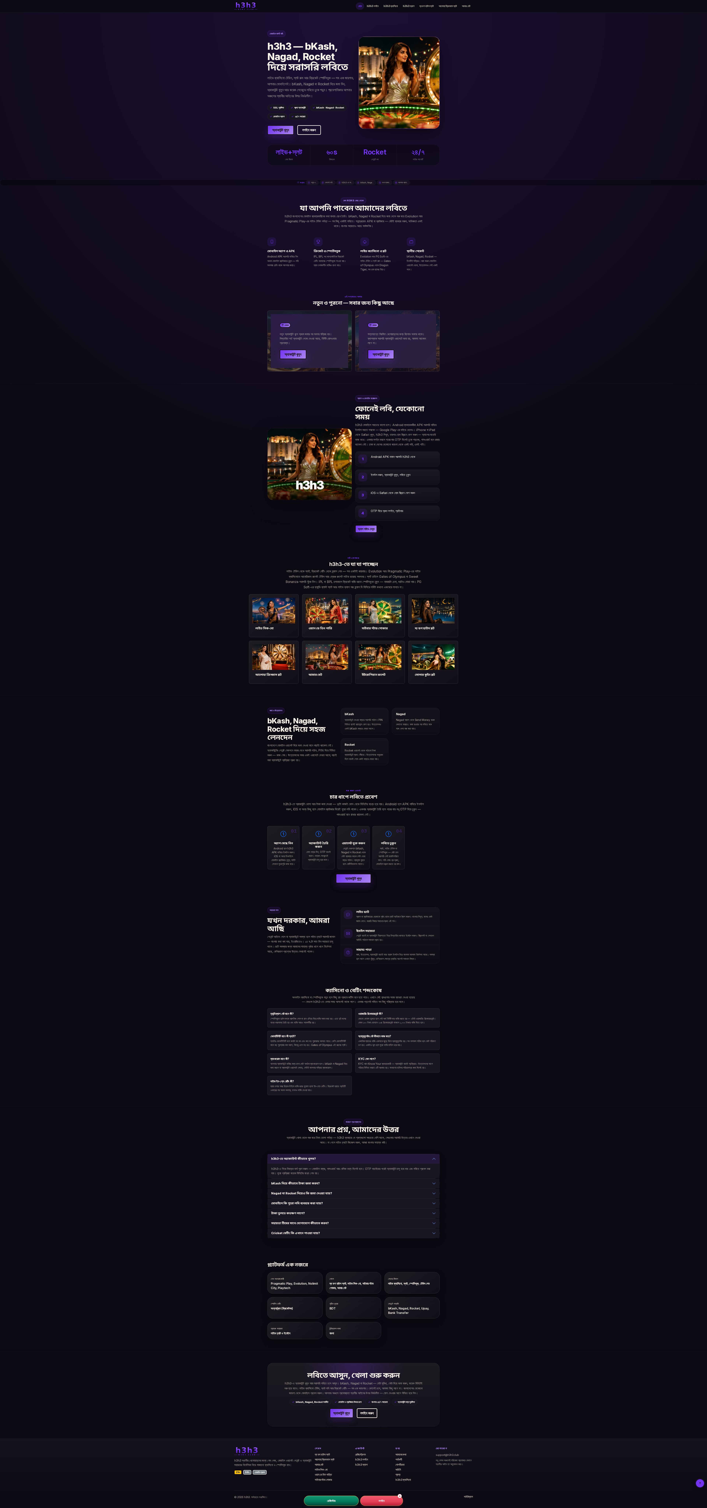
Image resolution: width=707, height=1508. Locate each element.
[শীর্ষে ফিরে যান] (700, 1483)
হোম (360, 6)
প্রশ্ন (397, 1474)
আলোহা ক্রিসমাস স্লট (448, 6)
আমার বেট (466, 6)
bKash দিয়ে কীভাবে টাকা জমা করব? (295, 1183)
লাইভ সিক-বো (321, 1469)
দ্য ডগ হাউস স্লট (426, 6)
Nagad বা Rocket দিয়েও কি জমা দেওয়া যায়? (301, 1193)
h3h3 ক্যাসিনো (391, 6)
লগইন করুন (309, 130)
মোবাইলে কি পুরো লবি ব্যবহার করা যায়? (297, 1203)
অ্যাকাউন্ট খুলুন (280, 130)
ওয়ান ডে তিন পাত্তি (323, 1474)
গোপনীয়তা (399, 1464)
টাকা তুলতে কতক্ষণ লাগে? (288, 1213)
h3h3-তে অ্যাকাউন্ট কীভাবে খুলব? (293, 1158)
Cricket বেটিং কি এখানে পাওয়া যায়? (295, 1233)
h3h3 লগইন (373, 6)
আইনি (398, 1469)
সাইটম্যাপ (468, 1496)
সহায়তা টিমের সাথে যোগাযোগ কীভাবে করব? (300, 1223)
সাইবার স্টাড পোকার (323, 1479)
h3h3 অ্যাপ (408, 6)
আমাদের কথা (400, 1454)
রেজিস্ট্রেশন (360, 1454)
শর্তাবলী (398, 1459)
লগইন (381, 1501)
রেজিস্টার (331, 1501)
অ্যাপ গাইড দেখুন (366, 529)
